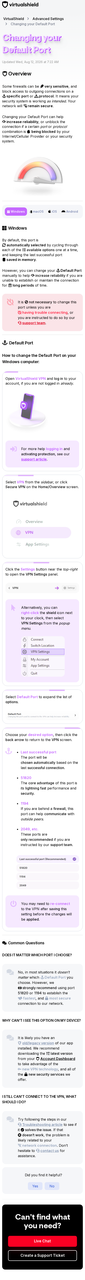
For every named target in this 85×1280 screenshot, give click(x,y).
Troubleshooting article (42, 1124)
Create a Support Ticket (42, 1255)
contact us (49, 1150)
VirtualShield (13, 19)
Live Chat (42, 1241)
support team (33, 323)
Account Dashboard (57, 1058)
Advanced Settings (48, 19)
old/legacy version (38, 1043)
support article (34, 459)
